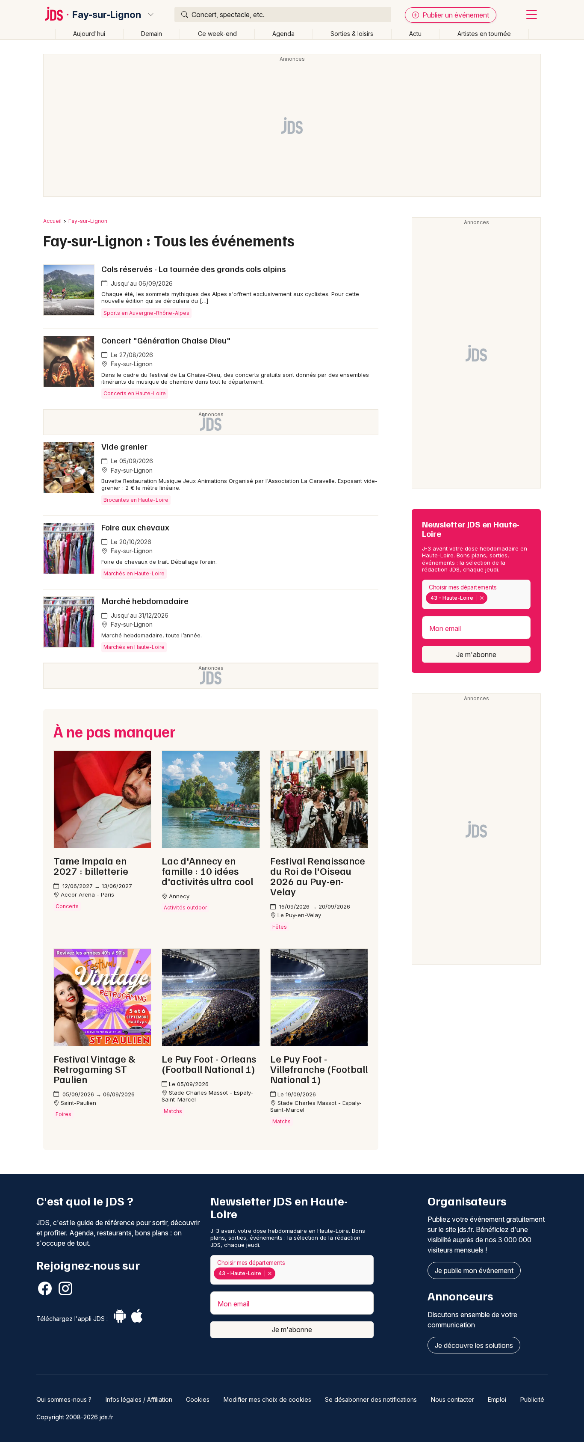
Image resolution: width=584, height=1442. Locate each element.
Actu (415, 33)
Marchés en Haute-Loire (134, 573)
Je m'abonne (476, 654)
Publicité (532, 1399)
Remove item (482, 598)
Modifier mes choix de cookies (267, 1399)
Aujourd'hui (89, 33)
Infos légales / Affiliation (139, 1399)
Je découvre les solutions (474, 1345)
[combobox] (476, 594)
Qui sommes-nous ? (63, 1399)
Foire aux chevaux (135, 527)
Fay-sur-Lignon (106, 14)
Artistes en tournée (484, 33)
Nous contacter (452, 1399)
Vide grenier (124, 446)
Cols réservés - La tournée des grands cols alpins (193, 268)
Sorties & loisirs (351, 33)
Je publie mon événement (474, 1270)
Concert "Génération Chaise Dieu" (166, 340)
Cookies (197, 1399)
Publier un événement (455, 15)
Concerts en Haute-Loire (134, 393)
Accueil (52, 221)
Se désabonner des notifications (371, 1399)
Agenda (283, 33)
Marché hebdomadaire (145, 600)
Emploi (497, 1399)
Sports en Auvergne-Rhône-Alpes (146, 313)
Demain (151, 33)
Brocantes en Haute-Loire (135, 500)
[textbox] (491, 598)
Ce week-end (217, 33)
